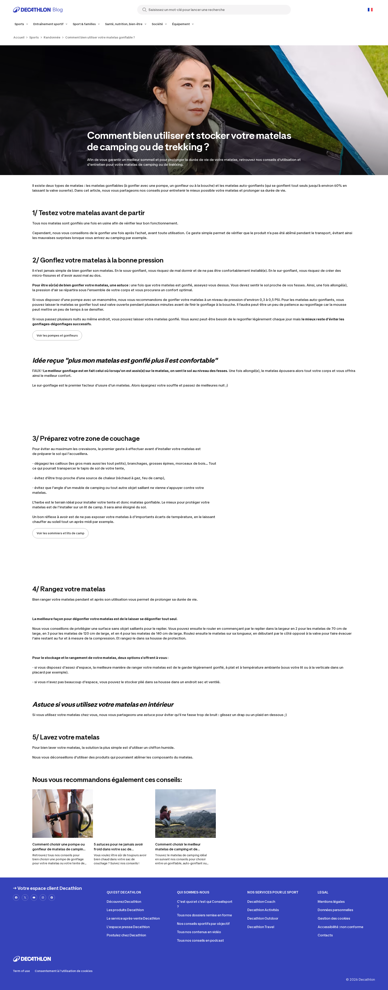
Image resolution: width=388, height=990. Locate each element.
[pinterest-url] (51, 897)
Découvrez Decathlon (124, 902)
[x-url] (25, 897)
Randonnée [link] (52, 37)
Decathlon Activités (263, 910)
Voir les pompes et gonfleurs (57, 335)
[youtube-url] (34, 897)
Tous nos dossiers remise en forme (204, 915)
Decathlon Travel (260, 927)
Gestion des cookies (334, 918)
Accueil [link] (18, 37)
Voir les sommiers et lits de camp (60, 533)
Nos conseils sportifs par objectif (203, 924)
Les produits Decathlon (125, 910)
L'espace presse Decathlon (128, 927)
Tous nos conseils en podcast (200, 940)
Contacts (325, 935)
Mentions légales (331, 902)
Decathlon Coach (261, 902)
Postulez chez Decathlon (126, 935)
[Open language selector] (370, 10)
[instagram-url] (43, 897)
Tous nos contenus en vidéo (199, 932)
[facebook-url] (16, 897)
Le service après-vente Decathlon (133, 918)
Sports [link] (34, 37)
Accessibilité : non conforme (340, 927)
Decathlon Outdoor (262, 918)
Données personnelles (335, 910)
